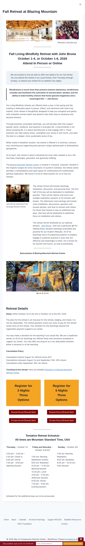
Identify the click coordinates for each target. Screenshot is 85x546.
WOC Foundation (24, 524)
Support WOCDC (55, 520)
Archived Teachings (37, 520)
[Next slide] (76, 276)
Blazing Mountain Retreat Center (24, 165)
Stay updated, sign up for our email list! (18, 544)
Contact (64, 524)
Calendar (22, 520)
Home (6, 520)
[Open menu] (80, 4)
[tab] (37, 293)
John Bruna (46, 226)
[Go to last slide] (9, 276)
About (13, 520)
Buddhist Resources (72, 520)
